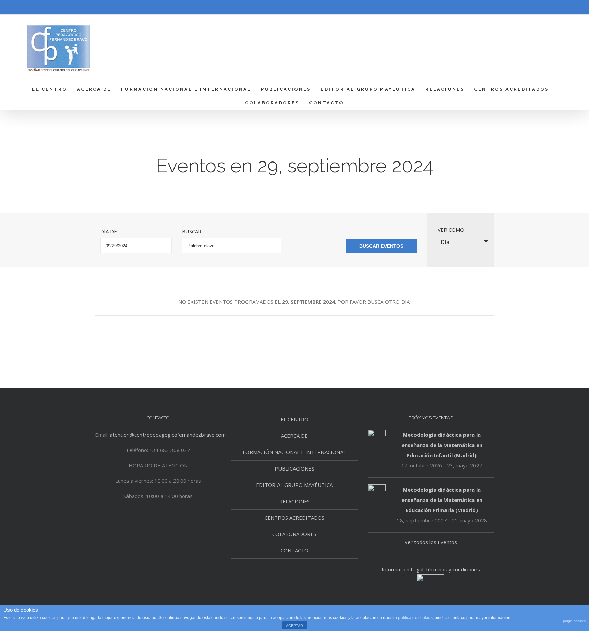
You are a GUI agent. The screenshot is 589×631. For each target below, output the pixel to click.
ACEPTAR (294, 626)
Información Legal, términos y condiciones (431, 569)
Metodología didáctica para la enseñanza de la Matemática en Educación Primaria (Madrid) (442, 499)
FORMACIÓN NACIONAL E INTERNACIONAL (294, 452)
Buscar (191, 231)
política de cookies (415, 617)
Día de (108, 231)
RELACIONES (294, 501)
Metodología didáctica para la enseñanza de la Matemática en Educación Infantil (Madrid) (442, 445)
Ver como (451, 229)
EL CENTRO (294, 419)
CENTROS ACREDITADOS (294, 517)
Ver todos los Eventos (431, 542)
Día (445, 242)
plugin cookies (574, 621)
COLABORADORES (294, 533)
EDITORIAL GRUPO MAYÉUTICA (294, 484)
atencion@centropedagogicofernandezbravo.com (168, 434)
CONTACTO (294, 550)
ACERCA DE (294, 435)
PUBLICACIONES (294, 468)
